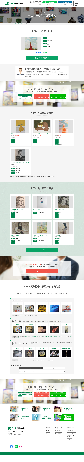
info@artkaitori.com (14, 439)
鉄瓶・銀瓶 (27, 336)
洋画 (48, 40)
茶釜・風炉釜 (49, 336)
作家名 (30, 368)
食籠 (67, 336)
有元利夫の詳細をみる (42, 58)
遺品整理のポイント (70, 427)
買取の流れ (48, 427)
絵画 (51, 40)
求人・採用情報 (58, 436)
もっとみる (42, 250)
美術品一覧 (48, 430)
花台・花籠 (36, 336)
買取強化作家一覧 (58, 432)
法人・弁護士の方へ (70, 433)
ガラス (70, 336)
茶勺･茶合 (64, 336)
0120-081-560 (12, 436)
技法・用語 (48, 433)
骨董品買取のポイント (71, 430)
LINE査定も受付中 (58, 97)
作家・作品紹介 (58, 433)
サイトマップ (69, 439)
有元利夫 (49, 38)
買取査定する (42, 97)
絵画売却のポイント (70, 428)
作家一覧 (47, 428)
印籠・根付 (32, 336)
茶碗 (41, 336)
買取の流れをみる (42, 271)
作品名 (54, 368)
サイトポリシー (69, 438)
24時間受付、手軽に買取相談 (41, 94)
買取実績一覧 (57, 430)
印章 (21, 337)
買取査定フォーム (58, 427)
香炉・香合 (58, 336)
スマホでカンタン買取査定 (58, 94)
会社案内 (57, 435)
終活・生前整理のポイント (71, 432)
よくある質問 (48, 432)
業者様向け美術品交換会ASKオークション (71, 436)
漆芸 (18, 337)
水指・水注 (45, 336)
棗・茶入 (54, 336)
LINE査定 (57, 428)
